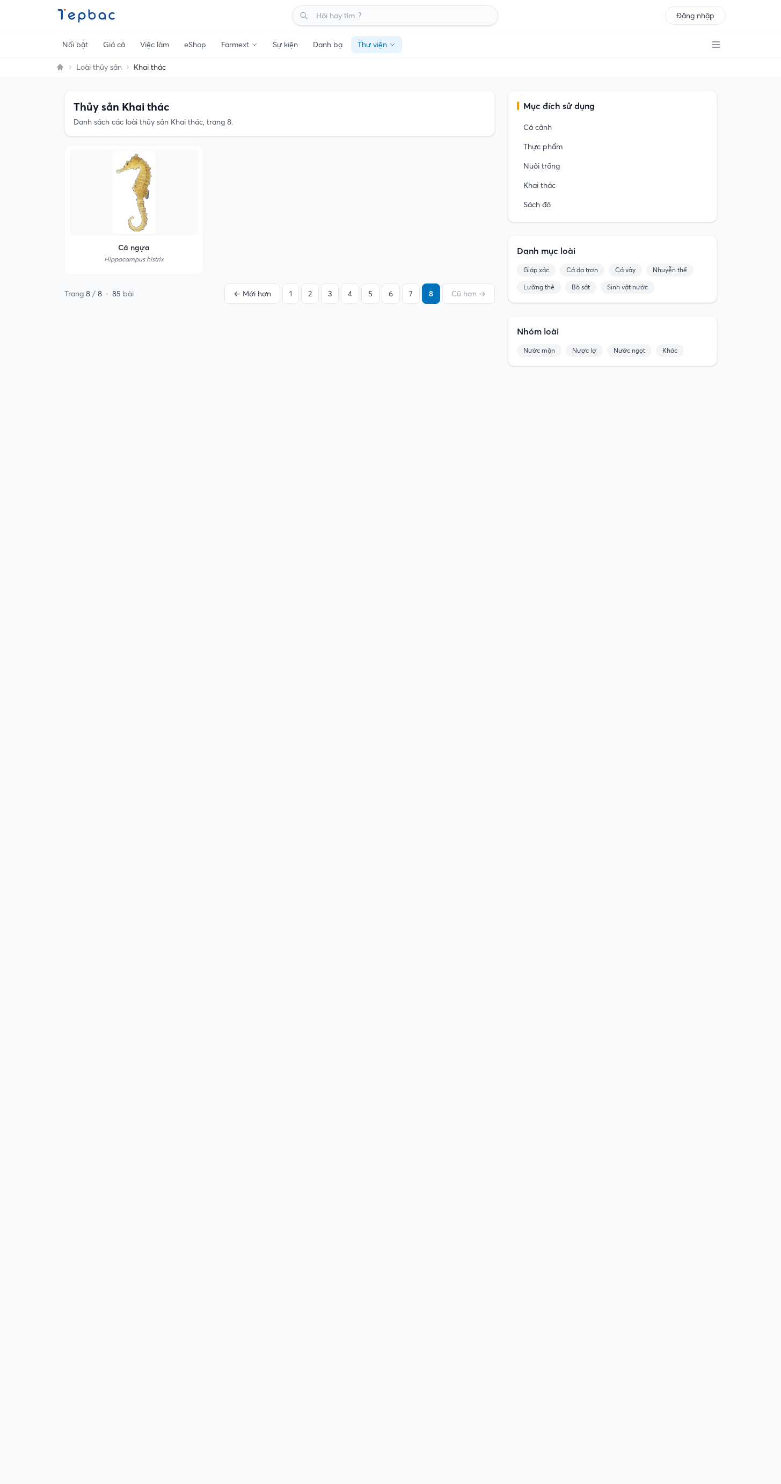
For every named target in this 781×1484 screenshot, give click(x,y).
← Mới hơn (252, 294)
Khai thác (539, 185)
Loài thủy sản (99, 67)
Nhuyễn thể (670, 270)
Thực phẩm (543, 146)
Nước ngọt (629, 350)
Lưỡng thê (538, 287)
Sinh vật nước (627, 287)
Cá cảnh (537, 127)
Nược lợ (584, 350)
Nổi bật (75, 44)
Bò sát (581, 287)
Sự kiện (285, 44)
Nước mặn (539, 350)
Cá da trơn (582, 270)
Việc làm (154, 44)
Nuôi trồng (541, 166)
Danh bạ (327, 44)
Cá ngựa (134, 247)
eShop (195, 44)
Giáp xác (536, 270)
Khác (669, 350)
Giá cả (114, 44)
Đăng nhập (695, 15)
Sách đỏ (537, 204)
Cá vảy (625, 270)
